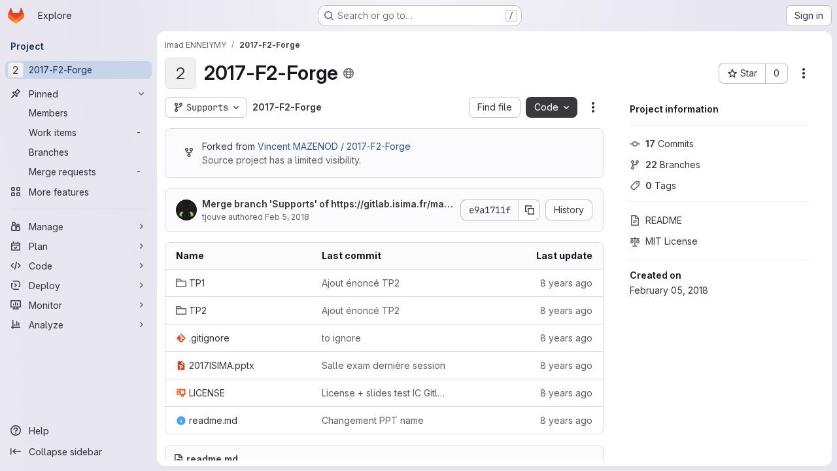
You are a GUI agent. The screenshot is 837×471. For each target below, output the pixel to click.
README (663, 220)
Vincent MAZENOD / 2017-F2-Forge (334, 146)
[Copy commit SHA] (529, 210)
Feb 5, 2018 (287, 217)
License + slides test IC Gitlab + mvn (384, 392)
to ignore (341, 337)
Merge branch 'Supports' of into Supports (325, 204)
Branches (672, 164)
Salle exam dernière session (383, 365)
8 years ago (566, 282)
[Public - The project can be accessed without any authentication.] (348, 73)
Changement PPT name (373, 420)
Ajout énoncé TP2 (361, 282)
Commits (669, 143)
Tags (660, 185)
